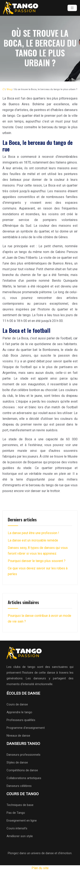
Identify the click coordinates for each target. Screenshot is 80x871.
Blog (9, 89)
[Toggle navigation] (72, 8)
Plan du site (40, 868)
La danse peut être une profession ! (33, 533)
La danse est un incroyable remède (33, 540)
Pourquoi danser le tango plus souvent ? (36, 561)
